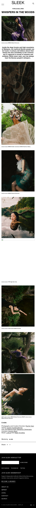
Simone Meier (12, 431)
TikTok (22, 468)
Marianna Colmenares (24, 429)
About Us (4, 487)
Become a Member (8, 481)
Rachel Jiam (30, 426)
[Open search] (33, 3)
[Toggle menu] (2, 4)
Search (4, 498)
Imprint (4, 489)
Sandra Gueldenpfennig (14, 428)
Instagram (5, 468)
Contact (4, 495)
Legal (3, 492)
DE (34, 505)
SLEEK (18, 3)
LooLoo (8, 433)
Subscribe (24, 462)
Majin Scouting (20, 433)
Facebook (14, 468)
